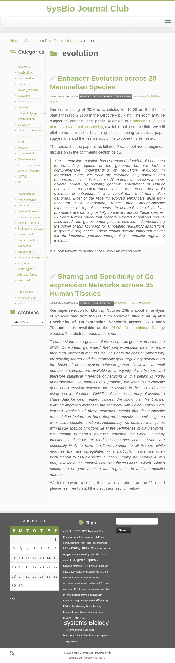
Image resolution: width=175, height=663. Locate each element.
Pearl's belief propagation (87, 589)
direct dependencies (96, 542)
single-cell (24, 263)
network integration (29, 217)
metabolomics (26, 194)
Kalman (93, 566)
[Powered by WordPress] (109, 652)
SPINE (76, 618)
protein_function (28, 240)
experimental (26, 153)
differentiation (26, 118)
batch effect (25, 72)
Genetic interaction (29, 165)
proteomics (25, 246)
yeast (21, 303)
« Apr (13, 598)
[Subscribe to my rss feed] (13, 653)
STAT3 (83, 618)
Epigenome (25, 136)
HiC (20, 182)
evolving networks (90, 554)
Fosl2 (73, 560)
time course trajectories (82, 630)
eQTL (21, 142)
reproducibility (26, 251)
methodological (27, 199)
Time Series (25, 292)
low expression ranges (83, 571)
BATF (84, 531)
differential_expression (32, 113)
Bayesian (93, 531)
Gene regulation (27, 159)
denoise (23, 107)
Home (15, 41)
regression (68, 600)
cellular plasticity (85, 537)
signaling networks (84, 612)
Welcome (33, 41)
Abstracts (24, 66)
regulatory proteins (85, 600)
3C (19, 61)
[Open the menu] (168, 22)
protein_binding (27, 234)
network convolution (84, 577)
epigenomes (71, 554)
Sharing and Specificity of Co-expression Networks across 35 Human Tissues (103, 285)
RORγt (66, 606)
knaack (54, 102)
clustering (24, 95)
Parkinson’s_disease (31, 228)
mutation (23, 205)
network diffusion (28, 211)
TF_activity (25, 286)
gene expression (89, 560)
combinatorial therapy (74, 542)
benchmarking (26, 78)
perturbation (96, 594)
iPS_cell (23, 188)
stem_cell (24, 280)
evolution (23, 147)
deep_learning (26, 101)
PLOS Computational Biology (138, 328)
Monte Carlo (102, 571)
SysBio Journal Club (87, 8)
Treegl (66, 641)
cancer (22, 84)
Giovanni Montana (72, 566)
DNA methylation (76, 548)
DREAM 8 (105, 548)
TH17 (66, 630)
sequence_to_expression (33, 257)
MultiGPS (68, 577)
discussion (24, 124)
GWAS (22, 176)
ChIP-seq (99, 537)
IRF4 (85, 566)
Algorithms (71, 531)
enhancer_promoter (30, 130)
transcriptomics (102, 635)
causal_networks (28, 90)
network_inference (29, 222)
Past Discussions (59, 41)
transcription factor (78, 635)
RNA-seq (102, 600)
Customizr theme (96, 657)
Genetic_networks (29, 170)
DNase (94, 548)
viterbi (74, 641)
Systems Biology (86, 622)
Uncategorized (27, 297)
